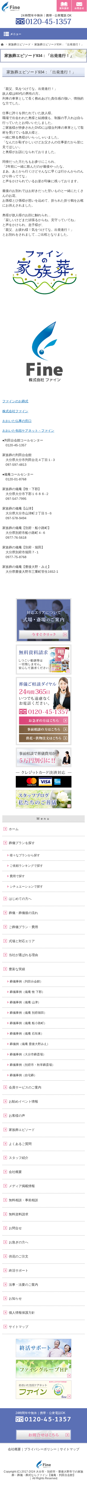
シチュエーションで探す (26, 886)
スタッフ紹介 (18, 1158)
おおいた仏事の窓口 (17, 421)
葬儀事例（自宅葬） (23, 1075)
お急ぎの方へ (18, 1242)
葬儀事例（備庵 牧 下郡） (27, 992)
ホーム (14, 829)
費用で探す (17, 876)
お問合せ (15, 1228)
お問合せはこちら (43, 1435)
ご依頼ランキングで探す (26, 865)
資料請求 (64, 6)
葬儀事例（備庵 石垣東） (27, 1033)
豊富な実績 (17, 969)
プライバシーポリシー (40, 1449)
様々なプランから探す (25, 855)
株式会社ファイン (15, 411)
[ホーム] (2, 44)
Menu (43, 34)
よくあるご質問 (20, 1144)
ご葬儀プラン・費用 (23, 927)
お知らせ (15, 1298)
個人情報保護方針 (22, 1312)
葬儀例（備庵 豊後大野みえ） (30, 1044)
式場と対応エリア (22, 941)
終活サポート (18, 1270)
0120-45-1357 (43, 18)
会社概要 (15, 1172)
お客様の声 (17, 1115)
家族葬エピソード (22, 1130)
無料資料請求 (18, 1214)
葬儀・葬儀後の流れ (23, 913)
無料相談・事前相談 (23, 1200)
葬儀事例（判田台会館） (26, 981)
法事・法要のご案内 (23, 1284)
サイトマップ (18, 1327)
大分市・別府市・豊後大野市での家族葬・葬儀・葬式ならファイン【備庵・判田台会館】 (48, 1473)
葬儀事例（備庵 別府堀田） (28, 1012)
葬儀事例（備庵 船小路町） (28, 1023)
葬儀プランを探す (22, 843)
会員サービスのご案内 (25, 1087)
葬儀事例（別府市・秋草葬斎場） (32, 1065)
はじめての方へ (20, 899)
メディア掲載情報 (22, 1186)
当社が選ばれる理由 (23, 955)
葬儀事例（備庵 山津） (25, 1002)
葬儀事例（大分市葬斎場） (28, 1054)
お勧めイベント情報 (23, 1101)
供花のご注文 (18, 1256)
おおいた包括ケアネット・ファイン (28, 430)
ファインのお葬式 (15, 401)
